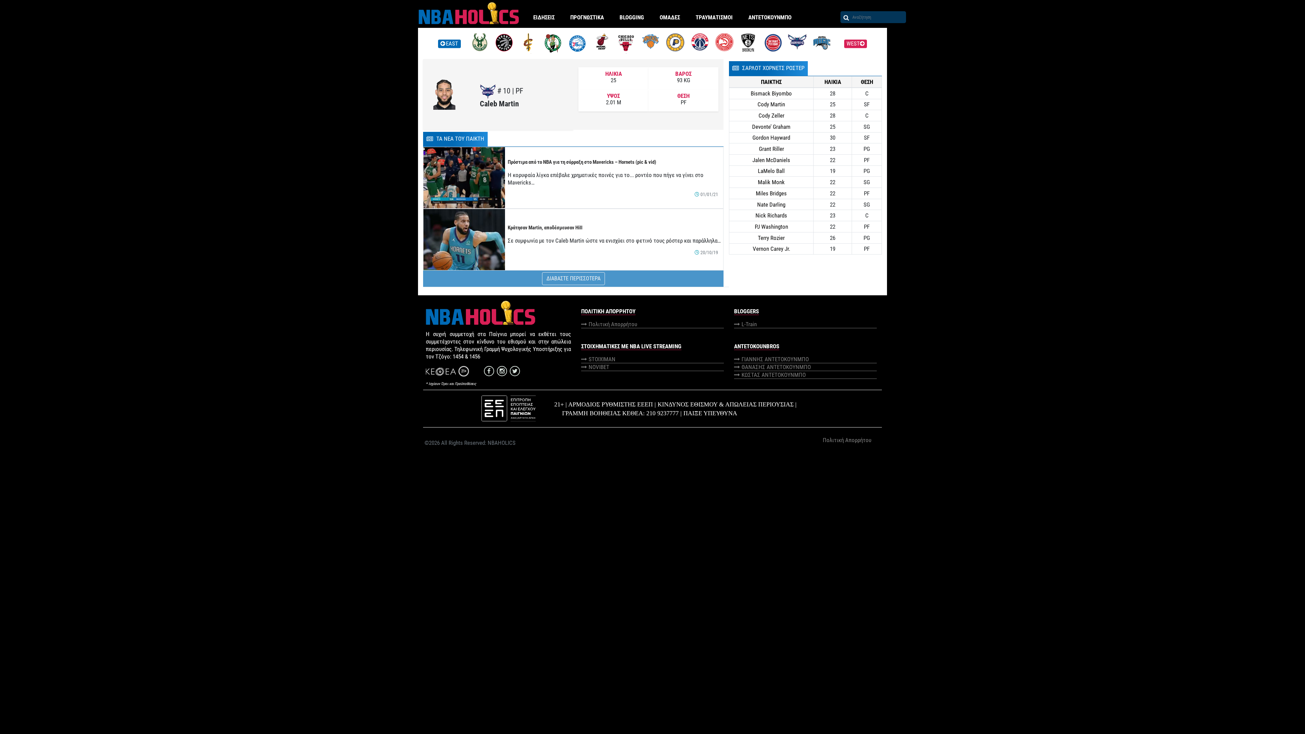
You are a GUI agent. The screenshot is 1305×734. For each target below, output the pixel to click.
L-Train (749, 324)
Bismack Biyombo (771, 93)
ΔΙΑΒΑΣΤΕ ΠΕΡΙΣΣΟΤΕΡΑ (573, 278)
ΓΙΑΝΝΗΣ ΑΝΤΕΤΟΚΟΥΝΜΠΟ (775, 359)
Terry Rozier (771, 237)
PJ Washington (771, 226)
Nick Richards (771, 215)
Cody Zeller (771, 115)
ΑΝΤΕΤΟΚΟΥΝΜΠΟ (769, 17)
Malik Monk (771, 182)
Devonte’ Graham (771, 126)
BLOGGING (632, 17)
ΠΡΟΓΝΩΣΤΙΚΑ (587, 17)
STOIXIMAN (602, 359)
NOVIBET (599, 367)
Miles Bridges (771, 193)
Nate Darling (771, 204)
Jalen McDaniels (771, 160)
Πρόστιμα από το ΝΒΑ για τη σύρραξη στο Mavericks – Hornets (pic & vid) (582, 162)
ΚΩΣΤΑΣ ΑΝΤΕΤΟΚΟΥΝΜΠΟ (774, 374)
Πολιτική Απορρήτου (613, 324)
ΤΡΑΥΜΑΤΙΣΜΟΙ (714, 17)
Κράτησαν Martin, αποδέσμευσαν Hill (545, 228)
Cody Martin (771, 104)
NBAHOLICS (502, 442)
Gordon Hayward (771, 137)
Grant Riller (771, 148)
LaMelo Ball (771, 171)
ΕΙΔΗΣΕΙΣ (544, 17)
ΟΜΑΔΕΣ (670, 17)
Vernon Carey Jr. (771, 248)
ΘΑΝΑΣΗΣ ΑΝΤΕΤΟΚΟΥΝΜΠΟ (776, 367)
